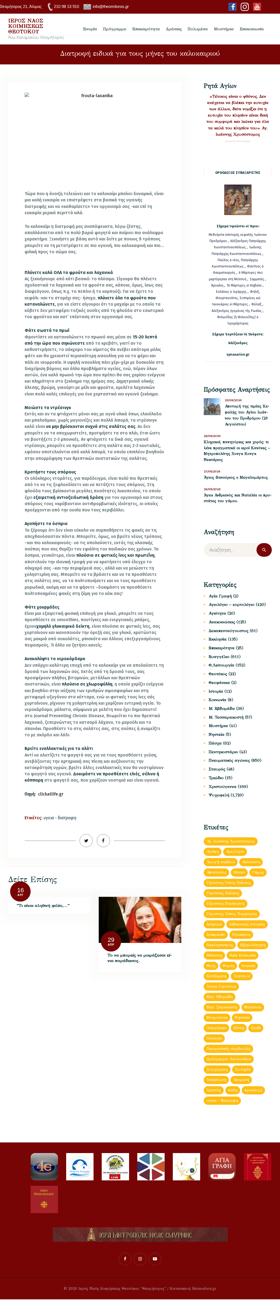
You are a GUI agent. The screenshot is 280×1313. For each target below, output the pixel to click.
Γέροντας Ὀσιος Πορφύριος (231, 914)
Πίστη (239, 1028)
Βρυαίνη (217, 285)
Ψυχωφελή (219, 795)
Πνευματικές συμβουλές (228, 1048)
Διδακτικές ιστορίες (247, 924)
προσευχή (253, 1090)
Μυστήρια (218, 725)
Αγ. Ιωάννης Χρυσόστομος (230, 841)
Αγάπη (212, 851)
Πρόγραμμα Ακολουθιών (228, 1059)
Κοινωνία (217, 699)
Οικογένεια (216, 1028)
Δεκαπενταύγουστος (229, 630)
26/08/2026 (212, 489)
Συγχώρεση (217, 1069)
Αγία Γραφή (220, 596)
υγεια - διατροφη (59, 817)
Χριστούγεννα (223, 786)
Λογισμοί (242, 976)
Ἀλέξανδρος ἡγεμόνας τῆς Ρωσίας (237, 311)
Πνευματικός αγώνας (229, 760)
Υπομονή (241, 1079)
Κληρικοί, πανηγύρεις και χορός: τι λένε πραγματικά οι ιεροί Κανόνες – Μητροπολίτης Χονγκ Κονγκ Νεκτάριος (237, 451)
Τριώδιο (216, 777)
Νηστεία (216, 734)
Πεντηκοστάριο (223, 751)
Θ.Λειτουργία (221, 665)
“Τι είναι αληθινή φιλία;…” (43, 905)
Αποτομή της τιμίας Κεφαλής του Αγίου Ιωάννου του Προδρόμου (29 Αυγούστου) (247, 415)
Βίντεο (239, 872)
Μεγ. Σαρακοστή (221, 1007)
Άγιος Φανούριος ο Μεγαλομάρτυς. (236, 477)
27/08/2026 (212, 471)
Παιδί (256, 1028)
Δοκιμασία (215, 934)
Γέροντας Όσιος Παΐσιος (228, 882)
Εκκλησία (218, 639)
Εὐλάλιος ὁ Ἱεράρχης (231, 292)
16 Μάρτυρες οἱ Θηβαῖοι (244, 285)
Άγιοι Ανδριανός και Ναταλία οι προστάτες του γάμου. (238, 498)
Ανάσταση (251, 862)
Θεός (210, 965)
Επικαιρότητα (222, 647)
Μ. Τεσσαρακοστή (226, 717)
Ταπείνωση (216, 1079)
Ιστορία (216, 691)
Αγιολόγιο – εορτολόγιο (232, 604)
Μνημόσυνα (217, 1017)
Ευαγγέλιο (219, 656)
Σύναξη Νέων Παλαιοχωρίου (237, 141)
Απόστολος (216, 872)
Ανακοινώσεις (222, 622)
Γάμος (258, 872)
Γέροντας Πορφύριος (225, 903)
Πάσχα (215, 743)
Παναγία (214, 1038)
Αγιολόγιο (235, 851)
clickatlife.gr (50, 794)
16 (20, 889)
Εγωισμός (241, 934)
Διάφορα (214, 924)
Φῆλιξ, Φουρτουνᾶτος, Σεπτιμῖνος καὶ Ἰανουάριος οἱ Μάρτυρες (236, 298)
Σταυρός (217, 769)
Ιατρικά (248, 965)
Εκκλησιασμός (219, 945)
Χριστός (213, 1090)
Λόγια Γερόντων (221, 986)
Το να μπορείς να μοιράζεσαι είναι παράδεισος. (139, 957)
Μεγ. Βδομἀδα (219, 997)
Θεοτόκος (218, 673)
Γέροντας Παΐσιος (222, 893)
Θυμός (228, 965)
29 (111, 939)
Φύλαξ (256, 304)
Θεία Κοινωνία (242, 955)
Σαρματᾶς (257, 279)
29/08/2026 (233, 400)
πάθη (232, 1090)
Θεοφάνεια (219, 682)
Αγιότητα (217, 613)
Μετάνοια (252, 1007)
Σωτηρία (243, 1069)
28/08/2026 (212, 436)
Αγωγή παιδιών (220, 862)
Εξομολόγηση (253, 945)
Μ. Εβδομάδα (222, 708)
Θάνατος (214, 955)
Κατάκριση (216, 976)
